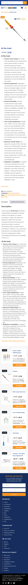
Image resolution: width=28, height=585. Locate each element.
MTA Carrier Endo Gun (19, 392)
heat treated (11, 195)
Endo (7, 12)
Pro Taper (23, 195)
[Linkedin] (8, 583)
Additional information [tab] (17, 202)
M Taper (15, 371)
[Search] (25, 2)
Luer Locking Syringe (19, 412)
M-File (18, 195)
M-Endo (17, 193)
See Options (19, 365)
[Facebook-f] (3, 583)
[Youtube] (14, 583)
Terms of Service (13, 580)
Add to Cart (19, 406)
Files (13, 193)
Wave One (4, 197)
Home (3, 12)
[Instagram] (6, 583)
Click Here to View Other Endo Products (13, 341)
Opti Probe (16, 433)
